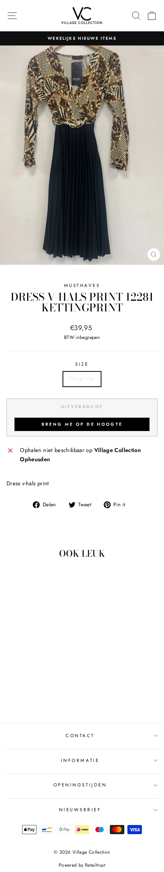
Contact (80, 735)
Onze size (82, 378)
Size (81, 364)
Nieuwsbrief (80, 809)
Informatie (80, 760)
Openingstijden (80, 784)
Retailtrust (95, 865)
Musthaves (82, 285)
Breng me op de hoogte (82, 424)
